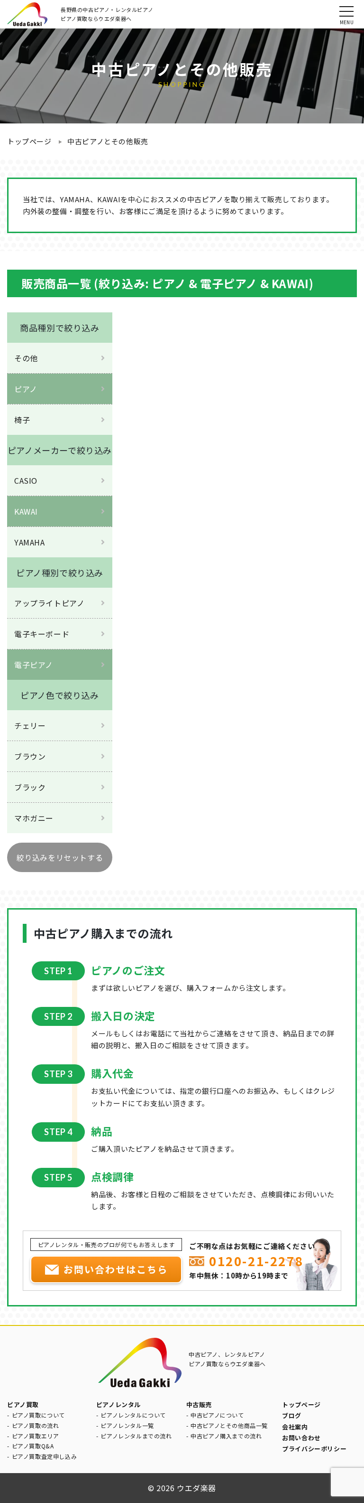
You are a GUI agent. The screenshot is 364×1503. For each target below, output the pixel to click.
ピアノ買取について (38, 1415)
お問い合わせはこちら (116, 1269)
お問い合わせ (301, 1437)
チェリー (30, 725)
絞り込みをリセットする (60, 857)
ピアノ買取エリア (35, 1436)
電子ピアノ (33, 664)
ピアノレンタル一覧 (127, 1425)
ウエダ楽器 (196, 1488)
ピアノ (25, 389)
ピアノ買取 (23, 1404)
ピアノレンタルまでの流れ (136, 1436)
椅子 (22, 419)
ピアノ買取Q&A (33, 1446)
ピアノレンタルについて (133, 1415)
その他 (26, 358)
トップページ (29, 141)
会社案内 (295, 1426)
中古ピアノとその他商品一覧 (229, 1425)
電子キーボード (41, 633)
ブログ (291, 1415)
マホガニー (34, 818)
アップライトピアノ (49, 603)
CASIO (25, 480)
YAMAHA (29, 542)
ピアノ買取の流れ (35, 1425)
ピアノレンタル (118, 1404)
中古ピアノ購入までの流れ (226, 1436)
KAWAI (26, 511)
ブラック (30, 787)
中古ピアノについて (217, 1415)
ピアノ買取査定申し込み (44, 1456)
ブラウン (30, 756)
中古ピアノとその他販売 (107, 141)
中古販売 (199, 1404)
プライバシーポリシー (314, 1448)
